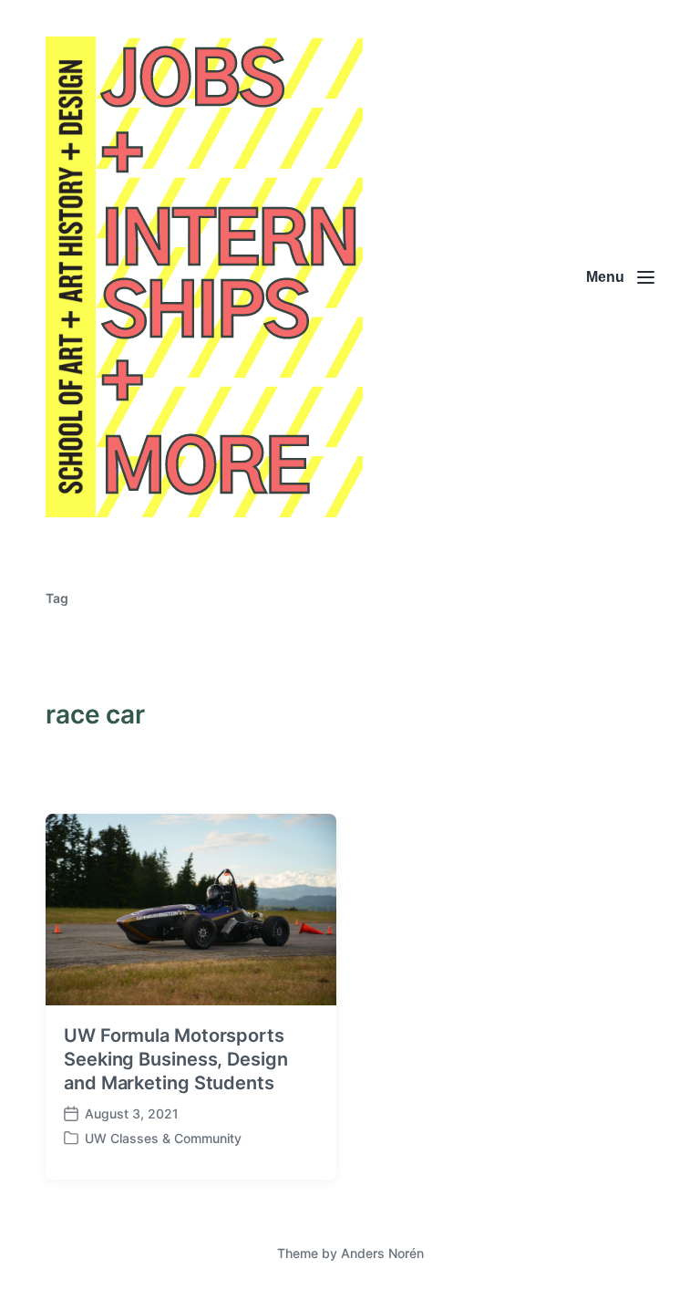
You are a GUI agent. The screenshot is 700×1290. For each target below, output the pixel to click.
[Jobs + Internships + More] (204, 276)
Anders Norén (382, 1253)
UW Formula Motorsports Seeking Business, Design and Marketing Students (176, 1059)
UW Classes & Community (163, 1138)
